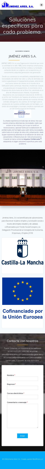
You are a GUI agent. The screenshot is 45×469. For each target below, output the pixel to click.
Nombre (11, 375)
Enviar (22, 436)
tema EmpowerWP (22, 461)
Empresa (11, 384)
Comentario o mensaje (17, 402)
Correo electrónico (15, 393)
